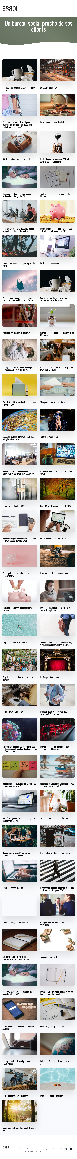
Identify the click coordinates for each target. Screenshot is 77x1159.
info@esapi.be (49, 1152)
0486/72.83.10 (47, 1149)
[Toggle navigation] (63, 8)
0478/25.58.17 (30, 1152)
